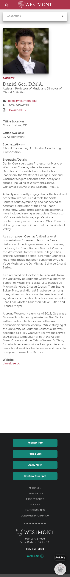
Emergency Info (35, 510)
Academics (14, 16)
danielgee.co (11, 363)
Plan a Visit (35, 454)
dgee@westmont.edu (22, 101)
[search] (6, 4)
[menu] (65, 4)
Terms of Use (35, 494)
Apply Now (35, 465)
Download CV (17, 110)
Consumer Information (35, 516)
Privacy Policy (35, 499)
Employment (35, 488)
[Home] (35, 5)
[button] (62, 16)
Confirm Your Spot (35, 476)
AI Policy (35, 505)
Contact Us (33, 556)
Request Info (35, 442)
